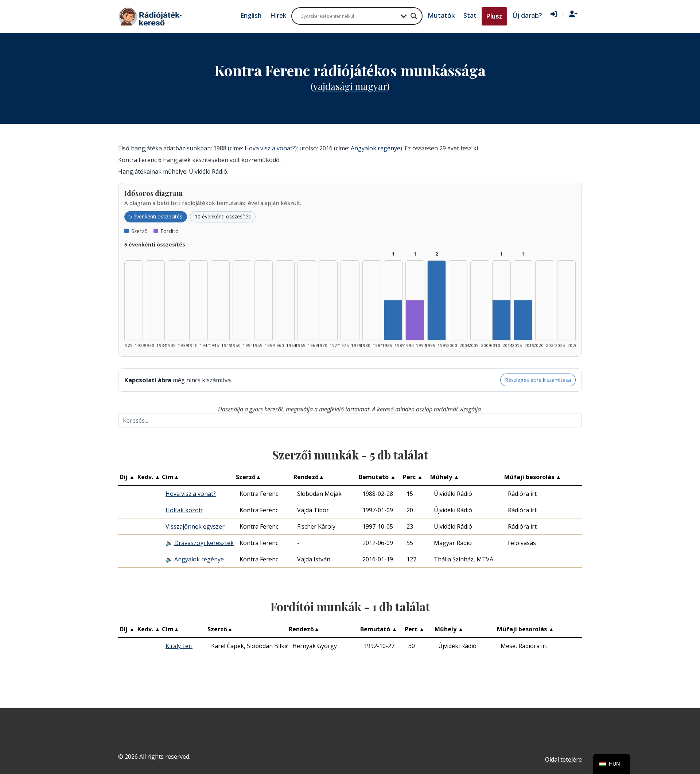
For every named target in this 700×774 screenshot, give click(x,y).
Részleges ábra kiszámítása (538, 379)
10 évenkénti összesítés (223, 216)
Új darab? (527, 15)
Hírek (278, 15)
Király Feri (179, 646)
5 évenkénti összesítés (155, 216)
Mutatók (441, 15)
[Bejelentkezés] (554, 14)
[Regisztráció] (573, 14)
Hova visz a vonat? (270, 148)
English (250, 15)
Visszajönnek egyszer (195, 526)
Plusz (494, 16)
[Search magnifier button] (414, 16)
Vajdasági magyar (350, 86)
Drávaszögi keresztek (204, 543)
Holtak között (184, 510)
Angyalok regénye (375, 148)
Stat (470, 15)
